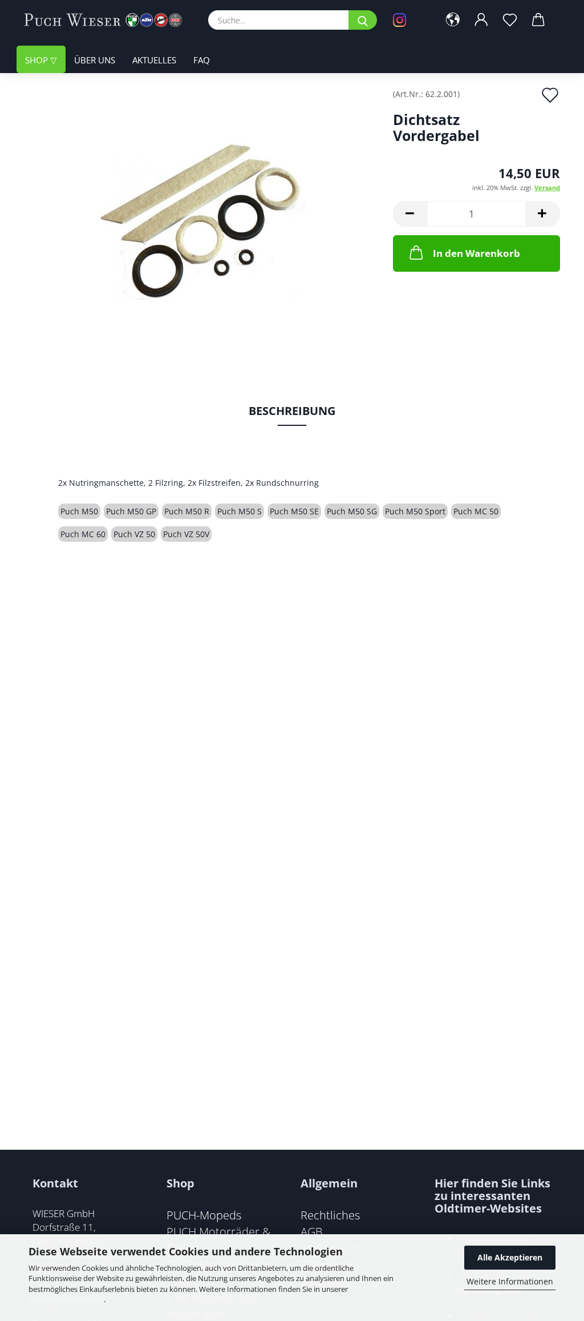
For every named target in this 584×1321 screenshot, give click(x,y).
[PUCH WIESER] (107, 20)
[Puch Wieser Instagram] (407, 20)
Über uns (94, 60)
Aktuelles (154, 60)
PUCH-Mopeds (204, 1215)
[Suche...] (362, 20)
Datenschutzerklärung (66, 1299)
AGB (312, 1231)
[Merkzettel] (510, 20)
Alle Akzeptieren (509, 1257)
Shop (37, 60)
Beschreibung (292, 410)
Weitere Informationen (510, 1281)
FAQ (201, 60)
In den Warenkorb (476, 253)
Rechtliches (330, 1215)
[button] (453, 20)
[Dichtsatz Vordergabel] (200, 217)
